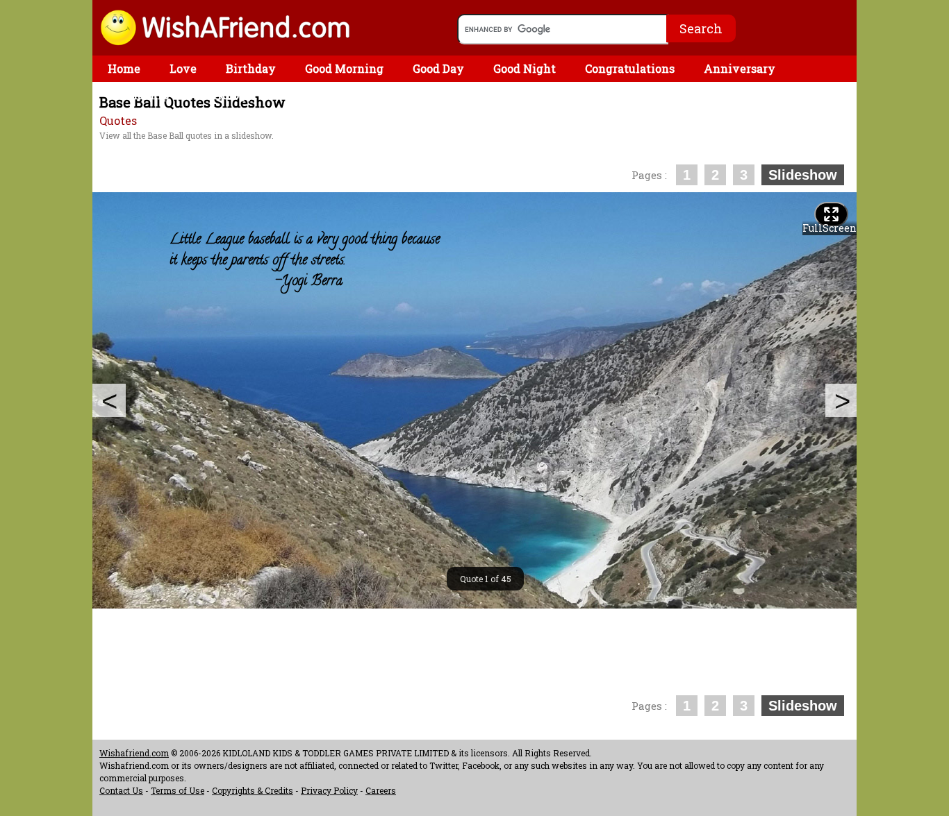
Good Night (524, 68)
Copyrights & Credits (252, 790)
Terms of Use (177, 790)
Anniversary (739, 68)
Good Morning (344, 68)
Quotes (118, 120)
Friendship (138, 94)
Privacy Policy (329, 790)
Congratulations (630, 68)
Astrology (226, 94)
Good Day (438, 68)
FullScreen (829, 228)
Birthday (251, 68)
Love (183, 68)
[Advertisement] (345, 152)
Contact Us (121, 790)
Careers (380, 790)
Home (124, 68)
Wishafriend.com (134, 752)
